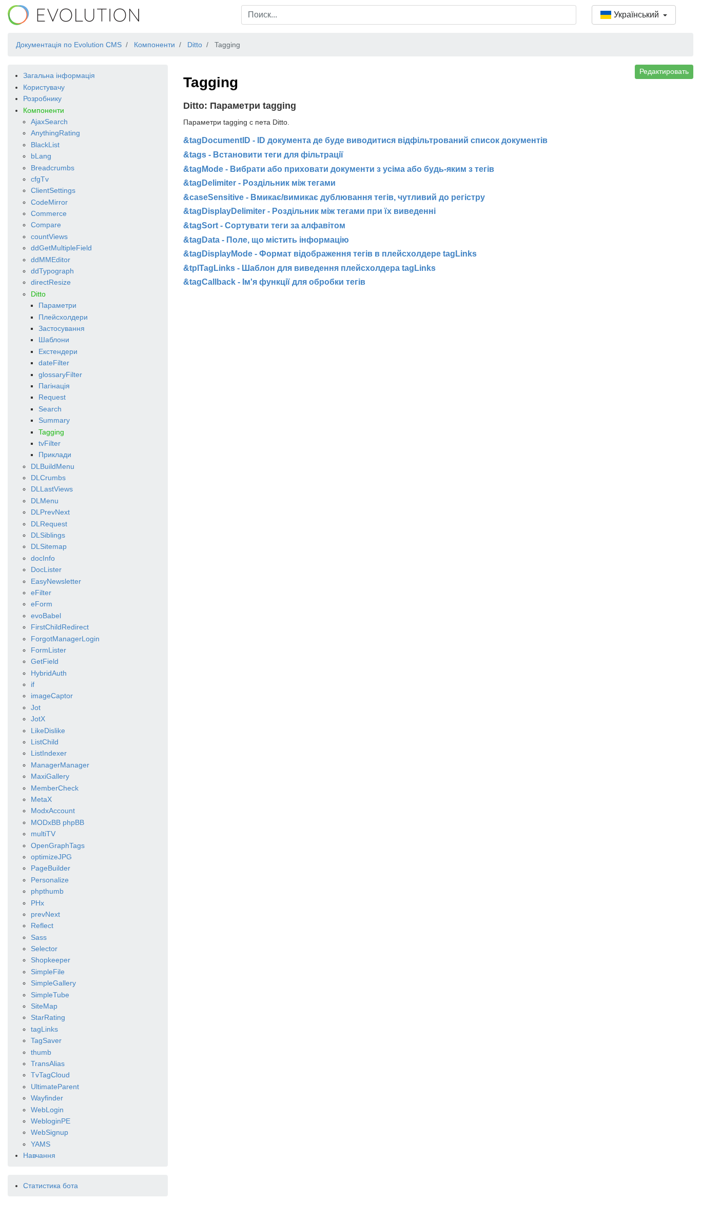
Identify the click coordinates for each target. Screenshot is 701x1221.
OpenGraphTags (58, 845)
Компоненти (43, 110)
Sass (39, 937)
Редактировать (664, 71)
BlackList (45, 145)
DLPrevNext (50, 512)
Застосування (61, 328)
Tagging (51, 432)
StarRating (48, 1017)
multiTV (43, 834)
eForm (41, 604)
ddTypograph (52, 271)
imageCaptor (52, 696)
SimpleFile (48, 972)
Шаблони (53, 340)
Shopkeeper (50, 960)
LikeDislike (48, 730)
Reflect (42, 925)
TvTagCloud (50, 1075)
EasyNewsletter (56, 581)
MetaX (41, 799)
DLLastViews (52, 489)
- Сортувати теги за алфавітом (264, 225)
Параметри (57, 305)
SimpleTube (50, 995)
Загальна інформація (59, 75)
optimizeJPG (51, 857)
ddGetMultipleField (61, 248)
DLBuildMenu (52, 466)
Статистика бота (50, 1185)
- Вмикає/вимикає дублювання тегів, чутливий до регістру (334, 197)
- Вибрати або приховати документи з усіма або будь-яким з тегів (338, 169)
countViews (49, 236)
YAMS (40, 1144)
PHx (37, 903)
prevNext (45, 914)
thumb (41, 1052)
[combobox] (408, 15)
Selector (44, 948)
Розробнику (42, 98)
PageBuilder (50, 868)
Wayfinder (47, 1098)
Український (636, 14)
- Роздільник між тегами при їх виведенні (309, 211)
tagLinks (44, 1029)
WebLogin (47, 1110)
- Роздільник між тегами (259, 183)
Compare (46, 225)
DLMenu (45, 501)
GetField (45, 661)
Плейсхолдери (63, 317)
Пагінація (54, 386)
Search (50, 409)
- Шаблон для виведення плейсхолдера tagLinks (309, 268)
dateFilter (53, 363)
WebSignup (49, 1132)
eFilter (41, 592)
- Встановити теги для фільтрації (263, 154)
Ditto (38, 294)
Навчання (39, 1155)
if (32, 684)
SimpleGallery (53, 983)
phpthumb (47, 891)
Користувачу (44, 87)
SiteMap (44, 1006)
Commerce (49, 213)
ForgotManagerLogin (65, 639)
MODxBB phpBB (57, 822)
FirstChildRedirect (60, 627)
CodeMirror (49, 202)
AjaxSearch (49, 121)
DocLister (46, 569)
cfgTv (40, 179)
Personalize (50, 880)
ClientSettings (53, 190)
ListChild (45, 742)
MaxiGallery (50, 776)
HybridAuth (49, 673)
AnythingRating (55, 133)
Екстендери (57, 351)
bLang (41, 156)
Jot (36, 707)
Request (52, 397)
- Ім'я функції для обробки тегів (274, 282)
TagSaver (46, 1040)
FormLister (48, 650)
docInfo (43, 558)
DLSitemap (49, 546)
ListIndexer (49, 753)
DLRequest (49, 524)
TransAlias (48, 1063)
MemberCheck (55, 788)
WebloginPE (50, 1121)
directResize (51, 282)
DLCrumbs (48, 478)
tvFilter (49, 443)
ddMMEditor (50, 259)
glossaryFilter (60, 374)
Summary (54, 420)
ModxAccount (53, 810)
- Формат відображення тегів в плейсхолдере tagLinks (330, 253)
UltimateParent (55, 1086)
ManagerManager (60, 765)
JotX (38, 719)
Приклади (54, 454)
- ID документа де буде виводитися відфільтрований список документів (365, 140)
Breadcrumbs (52, 168)
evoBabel (46, 616)
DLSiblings (48, 535)
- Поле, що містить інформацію (266, 239)
